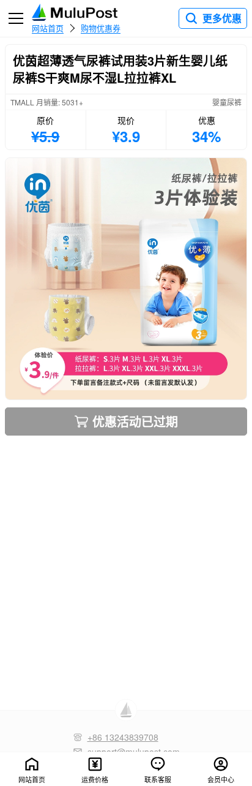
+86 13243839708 (122, 737)
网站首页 (48, 27)
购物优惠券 (100, 27)
